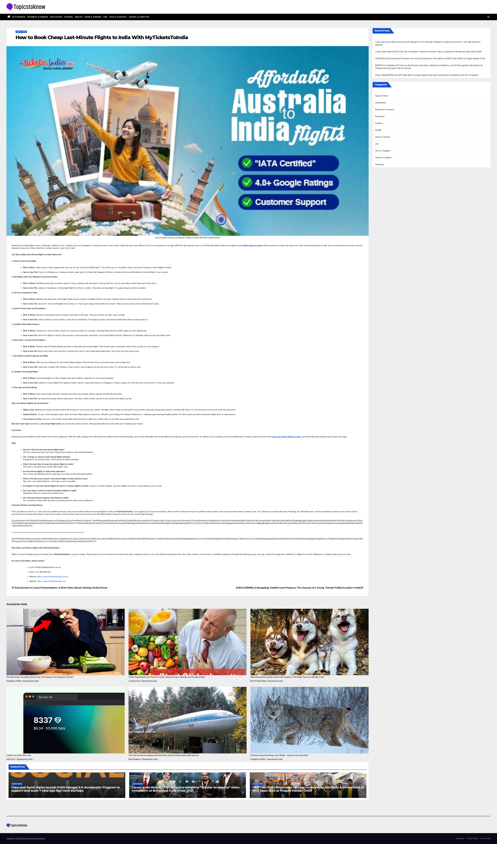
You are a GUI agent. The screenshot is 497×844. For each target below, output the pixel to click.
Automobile (18, 17)
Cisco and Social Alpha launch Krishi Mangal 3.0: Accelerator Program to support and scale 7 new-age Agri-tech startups (65, 788)
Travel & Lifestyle (139, 17)
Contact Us (460, 838)
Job (105, 17)
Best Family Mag (258, 681)
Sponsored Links (31, 681)
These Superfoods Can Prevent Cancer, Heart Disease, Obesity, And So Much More (167, 677)
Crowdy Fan (134, 681)
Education (56, 17)
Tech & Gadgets (118, 17)
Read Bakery (135, 759)
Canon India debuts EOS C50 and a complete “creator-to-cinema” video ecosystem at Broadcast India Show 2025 (185, 788)
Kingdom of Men (13, 681)
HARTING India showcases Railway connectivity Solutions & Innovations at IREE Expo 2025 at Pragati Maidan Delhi (308, 788)
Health (78, 17)
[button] (488, 17)
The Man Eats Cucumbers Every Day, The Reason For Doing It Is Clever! (39, 677)
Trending (379, 164)
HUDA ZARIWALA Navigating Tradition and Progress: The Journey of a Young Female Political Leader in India (298, 587)
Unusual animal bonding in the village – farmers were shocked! (279, 755)
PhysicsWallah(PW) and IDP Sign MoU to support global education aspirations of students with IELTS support (426, 75)
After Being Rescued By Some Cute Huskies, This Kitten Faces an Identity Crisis (287, 677)
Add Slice (10, 759)
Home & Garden (93, 17)
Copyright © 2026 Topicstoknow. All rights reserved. (25, 838)
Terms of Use (485, 838)
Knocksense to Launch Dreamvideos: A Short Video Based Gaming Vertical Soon (60, 587)
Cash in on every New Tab (18, 755)
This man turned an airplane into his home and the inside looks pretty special (164, 755)
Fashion (68, 17)
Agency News (21, 31)
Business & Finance (38, 17)
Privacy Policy (472, 838)
